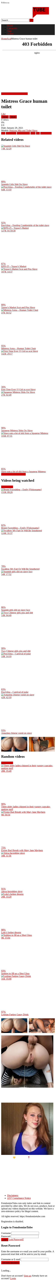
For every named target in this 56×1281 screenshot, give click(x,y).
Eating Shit (11, 133)
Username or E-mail (10, 1259)
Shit (38, 133)
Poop (32, 133)
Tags (9, 31)
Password (5, 1236)
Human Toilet (23, 133)
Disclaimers (12, 1195)
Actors (10, 33)
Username (6, 1233)
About (4, 117)
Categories (12, 28)
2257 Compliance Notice (19, 1198)
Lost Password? (16, 1239)
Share (13, 117)
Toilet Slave (46, 133)
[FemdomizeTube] (25, 17)
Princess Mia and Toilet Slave (23, 130)
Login (4, 1239)
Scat (9, 38)
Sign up (27, 1275)
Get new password (10, 1263)
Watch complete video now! (14, 93)
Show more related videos (13, 474)
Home (10, 25)
